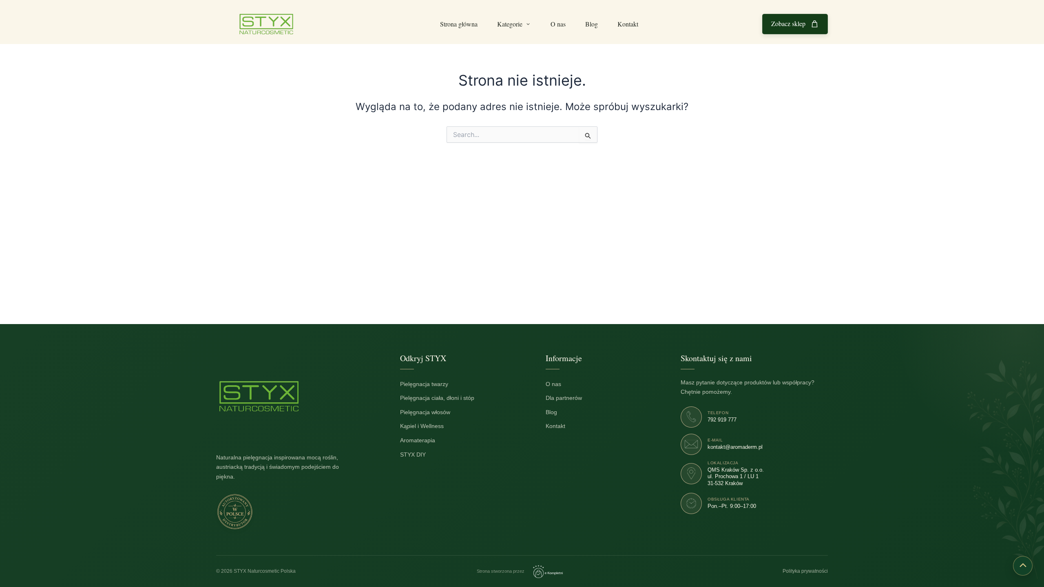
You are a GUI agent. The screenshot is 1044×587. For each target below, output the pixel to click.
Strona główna (459, 24)
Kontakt (627, 24)
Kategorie (509, 24)
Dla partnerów (568, 398)
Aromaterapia (422, 440)
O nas (558, 24)
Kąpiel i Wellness (426, 426)
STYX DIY (417, 454)
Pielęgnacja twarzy (428, 383)
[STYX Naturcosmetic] (259, 396)
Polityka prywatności (805, 571)
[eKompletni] (548, 571)
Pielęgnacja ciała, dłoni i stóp (441, 398)
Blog (591, 24)
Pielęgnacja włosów (429, 411)
